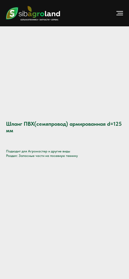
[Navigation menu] (119, 13)
